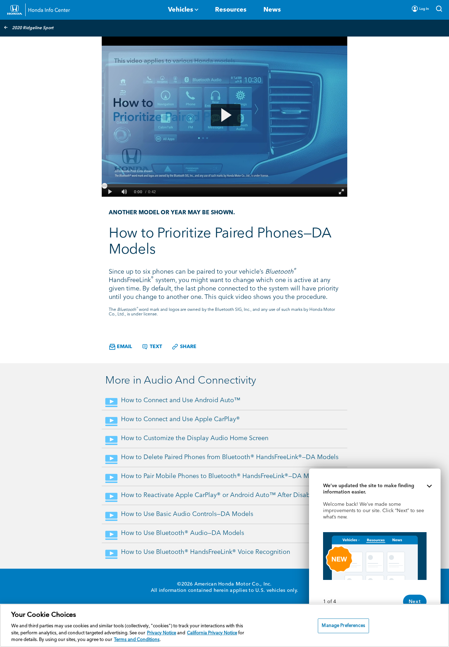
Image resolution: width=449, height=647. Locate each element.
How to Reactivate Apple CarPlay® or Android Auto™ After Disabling (221, 495)
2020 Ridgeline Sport (32, 28)
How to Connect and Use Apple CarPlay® (180, 419)
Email (123, 346)
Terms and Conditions (137, 640)
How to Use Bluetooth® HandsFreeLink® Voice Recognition (205, 552)
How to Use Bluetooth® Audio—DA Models (182, 533)
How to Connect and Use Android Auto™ (180, 400)
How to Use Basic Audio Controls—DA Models (187, 514)
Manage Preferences (343, 625)
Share (187, 346)
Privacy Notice (161, 633)
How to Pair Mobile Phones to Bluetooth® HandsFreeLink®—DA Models (223, 476)
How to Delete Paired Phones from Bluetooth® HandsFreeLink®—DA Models (230, 457)
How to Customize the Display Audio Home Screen (194, 438)
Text (155, 346)
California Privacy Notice (212, 633)
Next (415, 601)
